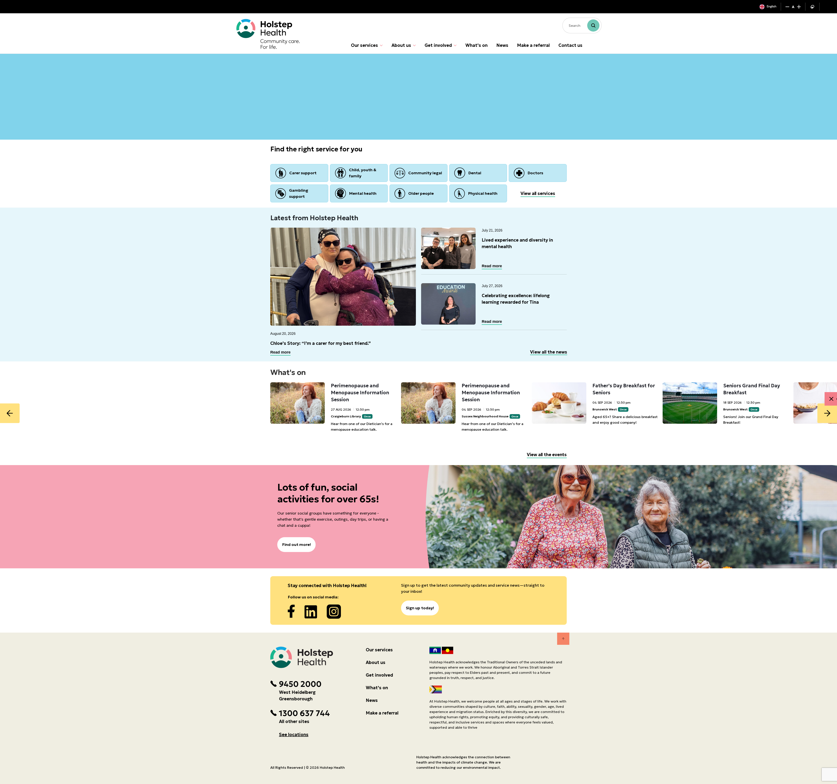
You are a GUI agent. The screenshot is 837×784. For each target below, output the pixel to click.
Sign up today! (420, 607)
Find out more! (296, 544)
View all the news (548, 352)
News (502, 45)
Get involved (438, 45)
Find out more (291, 114)
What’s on (476, 45)
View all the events (547, 454)
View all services (538, 193)
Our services (364, 45)
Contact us (570, 45)
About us (401, 45)
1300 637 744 (304, 713)
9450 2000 (300, 684)
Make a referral (533, 45)
